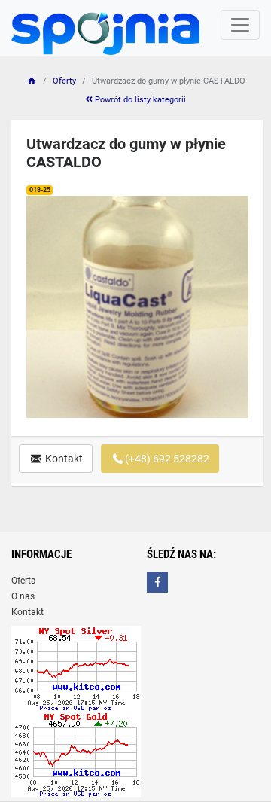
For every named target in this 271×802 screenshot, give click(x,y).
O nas (23, 596)
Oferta (23, 580)
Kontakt (63, 459)
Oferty (64, 81)
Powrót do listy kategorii (139, 100)
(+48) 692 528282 (167, 459)
